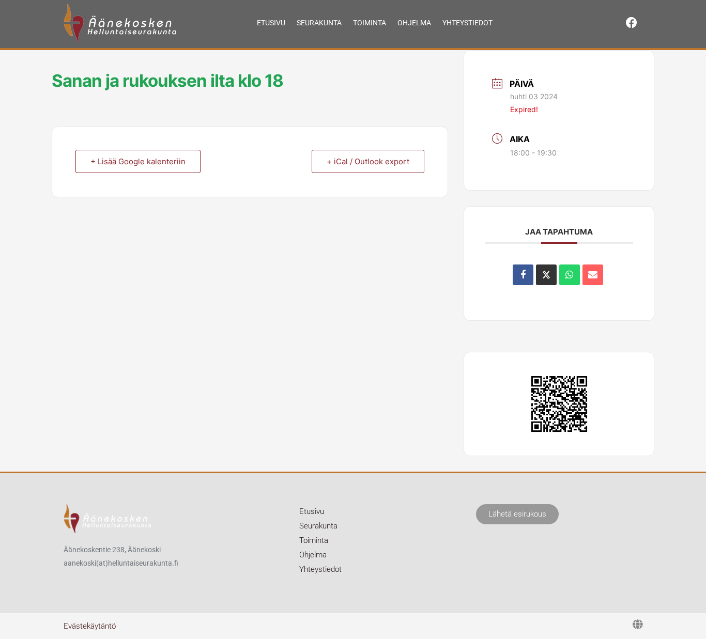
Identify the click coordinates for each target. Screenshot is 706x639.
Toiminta (369, 23)
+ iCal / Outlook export (368, 161)
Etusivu (271, 23)
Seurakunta (319, 23)
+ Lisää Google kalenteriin (138, 161)
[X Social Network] (546, 274)
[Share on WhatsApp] (569, 274)
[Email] (592, 274)
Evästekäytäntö (90, 626)
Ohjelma (414, 23)
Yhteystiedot (467, 23)
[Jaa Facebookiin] (523, 274)
